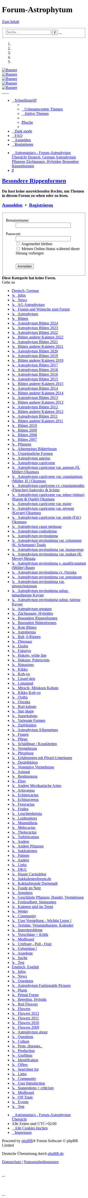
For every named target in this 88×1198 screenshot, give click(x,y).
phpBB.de (56, 1153)
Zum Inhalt (10, 22)
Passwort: (13, 234)
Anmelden (12, 205)
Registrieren (41, 205)
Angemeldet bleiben (36, 244)
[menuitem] (42, 109)
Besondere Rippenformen (34, 181)
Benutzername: (17, 220)
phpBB (27, 1141)
